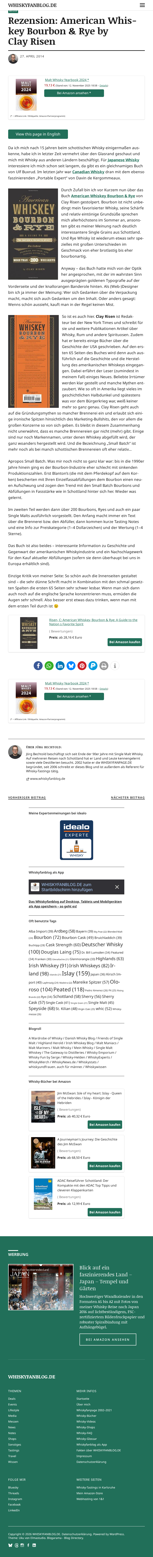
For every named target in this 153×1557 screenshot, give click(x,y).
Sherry (91, 996)
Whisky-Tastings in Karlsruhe (95, 1487)
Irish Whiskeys (89, 965)
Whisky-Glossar (86, 1439)
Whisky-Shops (85, 1427)
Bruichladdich (108, 938)
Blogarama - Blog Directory (65, 1538)
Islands (55, 974)
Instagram (15, 1499)
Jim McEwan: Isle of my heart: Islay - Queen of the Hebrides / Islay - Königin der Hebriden (89, 1098)
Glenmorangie (82, 959)
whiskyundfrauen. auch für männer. (55, 1067)
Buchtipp (37, 945)
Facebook (14, 1504)
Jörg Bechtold (48, 747)
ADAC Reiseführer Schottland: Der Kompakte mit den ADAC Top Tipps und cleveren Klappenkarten (87, 1185)
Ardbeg (64, 931)
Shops (12, 1439)
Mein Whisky (83, 1048)
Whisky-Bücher (86, 1416)
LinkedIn (14, 1510)
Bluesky (13, 1487)
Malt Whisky (62, 1048)
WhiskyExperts (99, 1057)
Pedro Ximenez (96, 990)
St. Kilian (66, 1008)
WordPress (117, 1534)
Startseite (82, 1398)
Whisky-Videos (86, 1421)
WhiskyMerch (39, 1062)
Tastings (13, 1450)
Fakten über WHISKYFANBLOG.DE (98, 1450)
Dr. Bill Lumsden (95, 952)
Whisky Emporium (100, 1052)
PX (112, 990)
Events (12, 1404)
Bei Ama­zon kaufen (124, 642)
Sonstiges (14, 1444)
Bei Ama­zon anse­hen (74, 93)
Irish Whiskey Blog (80, 1043)
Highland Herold (50, 1043)
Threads (13, 1493)
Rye (46, 997)
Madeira (65, 982)
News (12, 1427)
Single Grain (79, 1003)
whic (104, 1008)
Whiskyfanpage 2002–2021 (94, 1410)
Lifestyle (13, 1410)
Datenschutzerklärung (91, 1462)
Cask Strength (63, 944)
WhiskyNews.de (64, 1062)
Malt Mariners (39, 1048)
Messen (13, 1421)
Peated (68, 989)
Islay (76, 973)
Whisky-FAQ (84, 1433)
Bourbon (47, 937)
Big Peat (100, 931)
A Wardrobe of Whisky (45, 1038)
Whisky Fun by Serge (44, 1057)
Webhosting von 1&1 (90, 1499)
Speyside (42, 1008)
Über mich (83, 1404)
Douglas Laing (61, 952)
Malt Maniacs (106, 1043)
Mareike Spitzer (91, 982)
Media (13, 10)
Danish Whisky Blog (80, 1038)
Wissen (13, 1462)
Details (103, 85)
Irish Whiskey (48, 965)
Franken (43, 959)
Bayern (84, 931)
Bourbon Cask (78, 937)
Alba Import (41, 931)
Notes (12, 1433)
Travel (12, 1456)
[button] (38, 665)
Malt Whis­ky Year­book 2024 (67, 80)
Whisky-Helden (74, 1057)
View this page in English (38, 134)
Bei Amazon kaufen (104, 1124)
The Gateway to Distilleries (64, 1052)
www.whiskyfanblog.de (47, 779)
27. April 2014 (32, 56)
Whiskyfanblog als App (91, 1444)
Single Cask (58, 1002)
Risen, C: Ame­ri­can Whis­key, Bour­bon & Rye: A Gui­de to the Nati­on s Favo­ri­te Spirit (93, 622)
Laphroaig (50, 982)
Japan (98, 974)
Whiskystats (87, 1062)
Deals (12, 1398)
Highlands (110, 958)
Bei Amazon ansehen (108, 1339)
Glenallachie (60, 959)
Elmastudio (37, 1538)
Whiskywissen (95, 1067)
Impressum (84, 1456)
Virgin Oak (86, 1009)
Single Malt (101, 1002)
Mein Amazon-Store (89, 1493)
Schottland (67, 996)
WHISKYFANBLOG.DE (32, 5)
